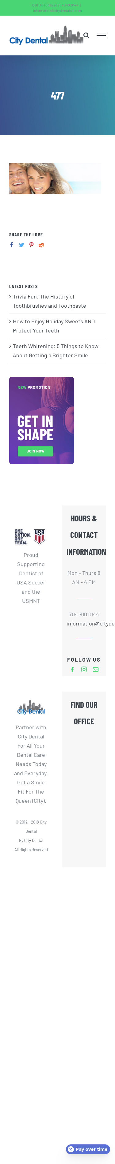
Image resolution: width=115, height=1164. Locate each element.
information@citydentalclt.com (57, 10)
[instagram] (84, 669)
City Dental (33, 840)
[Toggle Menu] (101, 35)
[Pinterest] (31, 244)
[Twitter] (21, 244)
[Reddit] (41, 244)
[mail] (95, 669)
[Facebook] (11, 244)
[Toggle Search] (86, 35)
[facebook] (72, 669)
